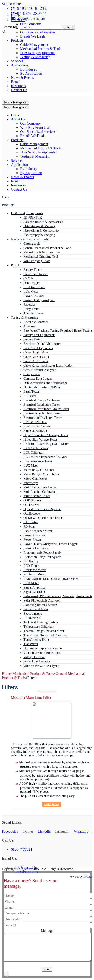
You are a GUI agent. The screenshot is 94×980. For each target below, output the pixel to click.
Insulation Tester (34, 287)
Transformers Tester (36, 639)
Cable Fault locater (36, 274)
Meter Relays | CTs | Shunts (41, 474)
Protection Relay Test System (42, 557)
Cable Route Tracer (36, 361)
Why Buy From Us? (35, 127)
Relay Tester (31, 309)
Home (15, 115)
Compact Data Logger (38, 378)
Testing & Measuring (35, 57)
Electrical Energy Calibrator (42, 400)
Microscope (31, 483)
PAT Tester (31, 522)
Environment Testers (37, 426)
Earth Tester (31, 391)
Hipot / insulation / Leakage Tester (46, 435)
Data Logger (32, 283)
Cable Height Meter (36, 352)
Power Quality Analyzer (39, 300)
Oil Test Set (31, 504)
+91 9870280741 (31, 13)
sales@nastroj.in (31, 18)
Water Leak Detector (37, 661)
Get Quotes (51, 804)
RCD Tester (31, 565)
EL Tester (30, 396)
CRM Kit (29, 278)
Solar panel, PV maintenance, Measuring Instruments (58, 596)
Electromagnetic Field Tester (42, 413)
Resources (18, 86)
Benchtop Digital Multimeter (42, 343)
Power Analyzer (34, 296)
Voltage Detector (34, 657)
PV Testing (31, 561)
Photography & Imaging (39, 235)
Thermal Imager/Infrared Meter (44, 631)
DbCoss (87, 876)
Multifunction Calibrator (39, 491)
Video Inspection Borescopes (42, 652)
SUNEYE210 (32, 618)
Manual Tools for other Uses (42, 252)
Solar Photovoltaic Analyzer (42, 600)
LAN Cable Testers (36, 448)
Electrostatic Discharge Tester (43, 417)
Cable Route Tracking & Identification (48, 365)
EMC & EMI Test (35, 422)
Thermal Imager (34, 313)
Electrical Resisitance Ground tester (46, 409)
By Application (31, 73)
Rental (15, 82)
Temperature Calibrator (39, 626)
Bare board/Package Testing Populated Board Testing (58, 330)
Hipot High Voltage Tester (40, 439)
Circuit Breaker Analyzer (40, 370)
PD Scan (29, 526)
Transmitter (31, 644)
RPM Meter (31, 583)
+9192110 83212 (31, 8)
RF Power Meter (34, 574)
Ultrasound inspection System (43, 648)
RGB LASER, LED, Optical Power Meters (51, 578)
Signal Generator (34, 592)
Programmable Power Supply (43, 552)
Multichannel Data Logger (40, 487)
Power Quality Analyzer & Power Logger (50, 544)
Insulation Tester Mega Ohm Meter (46, 444)
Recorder (29, 304)
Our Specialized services (37, 132)
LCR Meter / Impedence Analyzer (45, 457)
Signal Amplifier (34, 587)
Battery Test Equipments (39, 335)
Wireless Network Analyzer (41, 666)
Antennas (29, 326)
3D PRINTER (33, 217)
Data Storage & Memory (39, 226)
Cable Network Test (36, 357)
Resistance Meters (35, 570)
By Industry (28, 69)
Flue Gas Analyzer (35, 431)
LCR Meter (31, 291)
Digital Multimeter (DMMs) (42, 387)
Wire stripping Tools (37, 261)
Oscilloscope (32, 513)
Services (17, 61)
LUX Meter (31, 465)
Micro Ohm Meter (35, 478)
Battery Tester (33, 269)
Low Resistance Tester (38, 461)
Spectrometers (33, 613)
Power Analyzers (34, 535)
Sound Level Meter (36, 609)
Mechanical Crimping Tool (41, 256)
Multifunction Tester (37, 496)
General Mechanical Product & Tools (47, 248)
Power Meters (32, 539)
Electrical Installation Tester (42, 404)
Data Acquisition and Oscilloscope (46, 383)
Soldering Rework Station (40, 605)
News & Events (22, 77)
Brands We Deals (32, 36)
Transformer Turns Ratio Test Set (45, 635)
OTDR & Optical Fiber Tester (43, 518)
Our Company (30, 123)
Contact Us (19, 90)
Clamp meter (32, 374)
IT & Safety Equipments (37, 53)
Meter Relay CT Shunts (39, 470)
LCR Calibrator (34, 452)
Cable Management (34, 45)
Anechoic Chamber (36, 322)
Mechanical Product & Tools (40, 49)
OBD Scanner (32, 500)
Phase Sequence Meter (38, 531)
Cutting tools (32, 243)
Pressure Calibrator (36, 548)
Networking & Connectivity (42, 230)
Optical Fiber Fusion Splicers (42, 509)
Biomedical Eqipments (38, 348)
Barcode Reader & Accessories (43, 222)
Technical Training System (41, 622)
